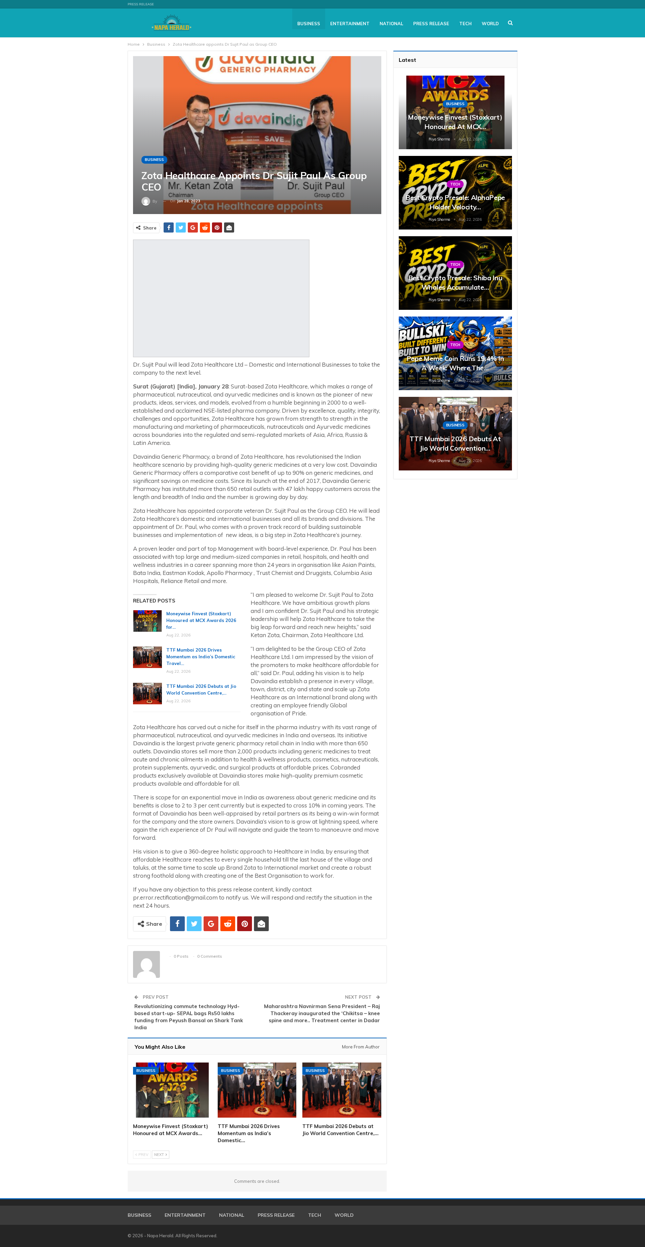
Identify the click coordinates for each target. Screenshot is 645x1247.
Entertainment (350, 23)
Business (308, 23)
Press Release (141, 4)
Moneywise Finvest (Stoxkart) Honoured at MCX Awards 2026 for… (201, 620)
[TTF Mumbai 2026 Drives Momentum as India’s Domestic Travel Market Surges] (147, 657)
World (490, 23)
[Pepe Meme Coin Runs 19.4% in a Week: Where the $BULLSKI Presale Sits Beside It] (455, 353)
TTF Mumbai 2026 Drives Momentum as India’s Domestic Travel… (200, 656)
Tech (465, 23)
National (391, 23)
